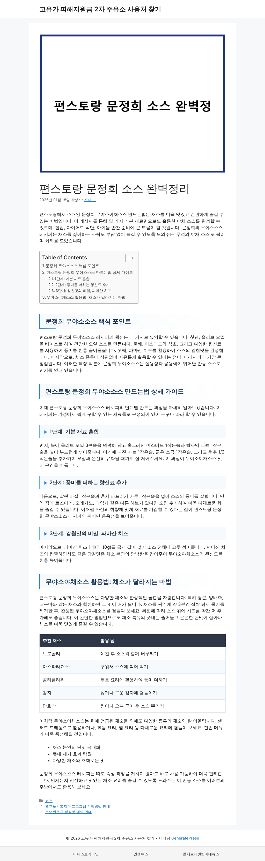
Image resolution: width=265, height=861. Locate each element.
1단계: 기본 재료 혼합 (72, 279)
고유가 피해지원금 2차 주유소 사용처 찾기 (100, 9)
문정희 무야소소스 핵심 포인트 (72, 265)
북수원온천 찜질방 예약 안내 (68, 812)
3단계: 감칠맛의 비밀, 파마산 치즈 (83, 291)
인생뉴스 (141, 854)
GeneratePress (185, 838)
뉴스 (49, 800)
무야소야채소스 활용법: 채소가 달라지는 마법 (86, 297)
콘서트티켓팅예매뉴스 (201, 854)
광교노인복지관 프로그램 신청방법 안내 (77, 806)
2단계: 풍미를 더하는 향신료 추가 (82, 285)
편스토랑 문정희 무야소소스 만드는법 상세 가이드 (89, 272)
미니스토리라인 (86, 854)
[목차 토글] (127, 258)
